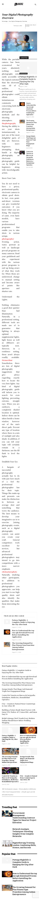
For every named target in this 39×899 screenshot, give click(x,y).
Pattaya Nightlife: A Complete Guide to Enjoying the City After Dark (28, 80)
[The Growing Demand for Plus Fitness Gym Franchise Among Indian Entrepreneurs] (22, 121)
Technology (5, 21)
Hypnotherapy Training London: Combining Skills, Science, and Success (24, 845)
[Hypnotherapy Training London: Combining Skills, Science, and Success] (7, 843)
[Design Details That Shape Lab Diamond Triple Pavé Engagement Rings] (22, 137)
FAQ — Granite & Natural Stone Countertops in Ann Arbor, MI (28, 778)
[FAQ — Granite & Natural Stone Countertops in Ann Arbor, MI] (28, 770)
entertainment (23, 73)
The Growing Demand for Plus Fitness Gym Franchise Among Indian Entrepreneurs (23, 646)
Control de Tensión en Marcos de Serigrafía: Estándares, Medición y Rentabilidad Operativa (10, 778)
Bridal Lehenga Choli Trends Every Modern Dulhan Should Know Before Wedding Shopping (18, 720)
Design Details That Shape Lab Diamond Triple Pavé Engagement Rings (27, 759)
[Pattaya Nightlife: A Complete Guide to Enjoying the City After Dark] (28, 68)
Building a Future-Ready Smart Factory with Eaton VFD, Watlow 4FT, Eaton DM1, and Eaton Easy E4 (19, 712)
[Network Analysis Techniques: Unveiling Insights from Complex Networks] (7, 830)
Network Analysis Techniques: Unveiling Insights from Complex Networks (23, 832)
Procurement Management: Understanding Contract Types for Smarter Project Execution (24, 817)
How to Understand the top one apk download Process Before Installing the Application (31, 108)
